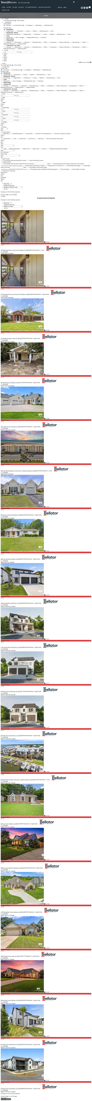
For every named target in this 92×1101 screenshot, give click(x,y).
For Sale (5, 70)
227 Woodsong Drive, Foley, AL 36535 (11, 338)
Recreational (75, 42)
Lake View (40, 138)
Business (8, 42)
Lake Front (31, 138)
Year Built (5, 114)
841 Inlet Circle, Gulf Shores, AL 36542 (11, 1044)
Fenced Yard (6, 138)
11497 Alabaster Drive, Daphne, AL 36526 (12, 912)
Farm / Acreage (19, 37)
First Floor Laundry (59, 133)
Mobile (34, 31)
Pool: (2, 144)
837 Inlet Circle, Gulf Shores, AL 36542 (11, 735)
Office (45, 42)
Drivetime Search (85, 62)
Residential (9, 37)
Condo (27, 31)
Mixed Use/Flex (21, 44)
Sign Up (60, 7)
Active (8, 25)
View (4, 149)
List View (4, 1097)
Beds (3, 97)
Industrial (43, 37)
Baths (4, 102)
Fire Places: (68, 133)
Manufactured (43, 31)
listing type (8, 22)
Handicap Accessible (54, 149)
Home (3, 7)
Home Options (6, 132)
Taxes (4, 118)
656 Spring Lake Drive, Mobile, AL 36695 (12, 515)
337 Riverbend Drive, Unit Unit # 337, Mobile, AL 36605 (15, 294)
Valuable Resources (44, 7)
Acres (3, 111)
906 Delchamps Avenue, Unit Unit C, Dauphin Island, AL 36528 (17, 779)
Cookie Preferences (6, 1099)
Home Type (4, 154)
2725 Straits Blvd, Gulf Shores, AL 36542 (11, 647)
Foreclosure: (4, 172)
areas (6, 19)
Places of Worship (64, 42)
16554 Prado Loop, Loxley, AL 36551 (10, 956)
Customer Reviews (31, 7)
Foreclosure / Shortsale (8, 171)
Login (64, 7)
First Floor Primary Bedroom (42, 133)
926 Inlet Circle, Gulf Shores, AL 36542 (11, 1088)
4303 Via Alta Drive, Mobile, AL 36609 (11, 559)
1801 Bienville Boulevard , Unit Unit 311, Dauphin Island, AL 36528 (18, 471)
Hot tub (44, 149)
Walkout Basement (14, 149)
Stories (4, 127)
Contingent (28, 25)
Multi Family (6, 78)
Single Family (9, 31)
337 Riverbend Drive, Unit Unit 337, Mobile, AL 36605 (15, 250)
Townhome (19, 31)
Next (15, 194)
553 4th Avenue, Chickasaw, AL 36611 (11, 382)
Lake (14, 138)
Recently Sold (48, 25)
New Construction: (58, 138)
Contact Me (5, 10)
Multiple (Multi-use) (32, 37)
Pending (38, 25)
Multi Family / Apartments (13, 34)
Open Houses (6, 159)
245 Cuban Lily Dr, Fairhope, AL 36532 (11, 426)
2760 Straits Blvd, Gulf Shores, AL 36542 (11, 603)
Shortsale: (3, 177)
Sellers (14, 7)
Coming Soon (17, 25)
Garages (4, 122)
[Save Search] (90, 62)
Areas (4, 63)
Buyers (9, 7)
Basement (5, 133)
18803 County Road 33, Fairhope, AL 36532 (12, 868)
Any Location (20, 20)
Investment (53, 42)
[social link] (82, 8)
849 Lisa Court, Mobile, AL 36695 (10, 824)
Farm (52, 31)
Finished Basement (17, 133)
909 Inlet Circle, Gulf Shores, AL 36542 (11, 691)
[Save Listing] (3, 245)
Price (3, 94)
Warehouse (17, 42)
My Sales (21, 7)
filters (5, 61)
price (6, 50)
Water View (35, 149)
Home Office (29, 133)
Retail (83, 42)
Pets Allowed (64, 149)
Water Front (26, 149)
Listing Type (5, 66)
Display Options (6, 162)
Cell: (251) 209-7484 (24, 3)
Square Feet (5, 107)
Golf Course (49, 138)
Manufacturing (36, 42)
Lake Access (22, 138)
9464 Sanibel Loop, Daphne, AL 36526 (11, 1000)
